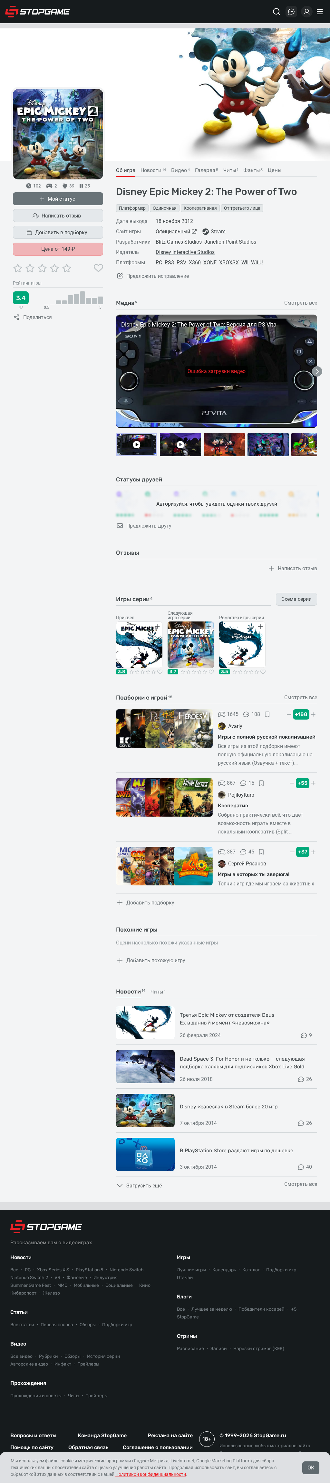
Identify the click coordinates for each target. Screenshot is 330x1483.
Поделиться (37, 317)
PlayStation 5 (89, 1270)
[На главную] (37, 11)
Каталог (251, 1270)
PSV (181, 262)
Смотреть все (300, 303)
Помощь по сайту (31, 1447)
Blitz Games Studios (179, 242)
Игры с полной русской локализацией (266, 737)
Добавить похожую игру (155, 960)
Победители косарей (261, 1309)
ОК (310, 1468)
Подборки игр (117, 1324)
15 (251, 783)
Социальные (119, 1285)
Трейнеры (97, 1395)
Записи (218, 1348)
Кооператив (233, 805)
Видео (18, 1344)
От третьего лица (242, 208)
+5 (293, 1309)
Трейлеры (88, 1364)
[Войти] (307, 11)
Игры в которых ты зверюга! (253, 874)
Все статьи (22, 1324)
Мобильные (86, 1285)
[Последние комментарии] (291, 11)
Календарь (224, 1270)
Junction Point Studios (230, 242)
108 (255, 714)
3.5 (224, 671)
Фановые (77, 1277)
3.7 (173, 671)
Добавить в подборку (61, 232)
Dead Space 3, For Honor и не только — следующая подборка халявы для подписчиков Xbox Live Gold (242, 1063)
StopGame (188, 1317)
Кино (144, 1285)
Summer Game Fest (30, 1285)
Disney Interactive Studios (185, 252)
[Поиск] (276, 11)
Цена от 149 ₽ (58, 249)
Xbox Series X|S (53, 1270)
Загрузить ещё (144, 1186)
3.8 (121, 671)
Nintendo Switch (127, 1270)
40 (309, 1167)
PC (159, 262)
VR (57, 1277)
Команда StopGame (102, 1435)
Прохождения (28, 1383)
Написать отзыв (61, 216)
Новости (21, 1257)
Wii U (257, 262)
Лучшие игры (191, 1270)
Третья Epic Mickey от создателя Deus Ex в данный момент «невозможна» (227, 1019)
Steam (218, 231)
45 (251, 852)
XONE (210, 262)
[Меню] (320, 11)
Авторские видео (29, 1364)
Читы (73, 1395)
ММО (62, 1285)
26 (309, 1079)
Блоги (184, 1297)
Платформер (132, 208)
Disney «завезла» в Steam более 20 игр (229, 1107)
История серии (103, 1356)
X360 (195, 262)
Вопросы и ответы (33, 1435)
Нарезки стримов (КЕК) (258, 1348)
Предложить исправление (157, 276)
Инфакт (62, 1364)
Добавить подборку (150, 903)
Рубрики (48, 1356)
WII (244, 262)
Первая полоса (57, 1324)
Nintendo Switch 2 (29, 1277)
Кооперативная (200, 208)
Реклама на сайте (170, 1435)
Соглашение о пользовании (158, 1447)
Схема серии (296, 599)
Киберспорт (23, 1293)
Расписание (190, 1348)
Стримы (187, 1336)
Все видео (21, 1356)
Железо (51, 1293)
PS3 (169, 262)
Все (14, 1270)
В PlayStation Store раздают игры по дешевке (236, 1150)
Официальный (173, 231)
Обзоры (88, 1324)
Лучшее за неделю (211, 1309)
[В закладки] (267, 714)
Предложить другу (148, 526)
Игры (183, 1257)
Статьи (19, 1312)
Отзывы (185, 1277)
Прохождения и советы (36, 1395)
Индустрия (105, 1277)
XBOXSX (229, 262)
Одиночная (165, 208)
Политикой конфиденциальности (150, 1474)
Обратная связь (88, 1447)
